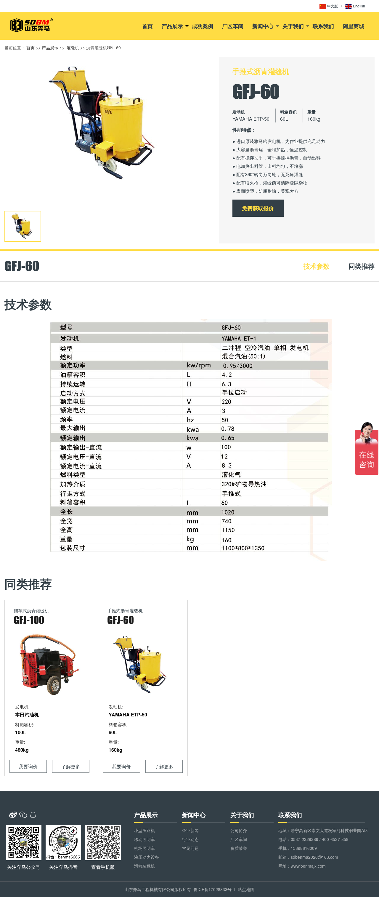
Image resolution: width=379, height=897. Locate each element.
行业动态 (190, 839)
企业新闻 (190, 830)
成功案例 (202, 26)
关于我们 (293, 26)
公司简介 (238, 830)
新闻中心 (263, 26)
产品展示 (172, 26)
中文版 (332, 5)
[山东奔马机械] (31, 25)
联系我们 (323, 26)
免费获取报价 (258, 208)
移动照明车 (144, 839)
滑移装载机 (144, 866)
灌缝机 (73, 47)
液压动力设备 (146, 857)
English (358, 5)
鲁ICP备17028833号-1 (214, 889)
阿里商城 (353, 26)
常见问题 (190, 848)
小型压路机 (144, 830)
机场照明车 (144, 848)
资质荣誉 (238, 848)
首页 (147, 26)
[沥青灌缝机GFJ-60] (107, 123)
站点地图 (246, 889)
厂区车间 (232, 26)
